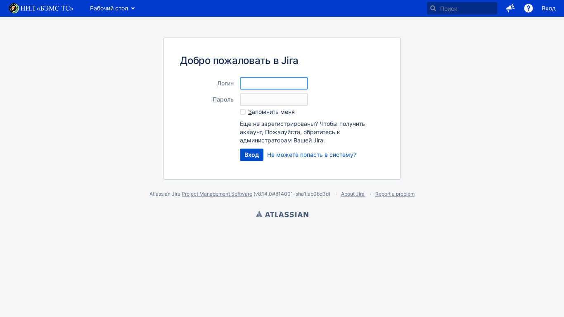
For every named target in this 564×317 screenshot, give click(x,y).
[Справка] (528, 8)
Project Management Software (217, 194)
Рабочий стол (109, 8)
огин (225, 83)
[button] (510, 8)
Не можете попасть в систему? (311, 154)
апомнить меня (271, 111)
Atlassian (282, 215)
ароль (223, 99)
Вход (549, 8)
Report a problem (395, 194)
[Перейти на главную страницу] (41, 8)
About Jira (353, 194)
